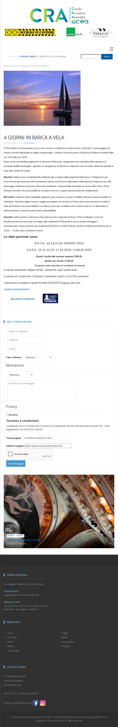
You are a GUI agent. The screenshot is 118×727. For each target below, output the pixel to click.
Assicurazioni (67, 641)
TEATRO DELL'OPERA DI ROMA (23, 539)
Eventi (10, 641)
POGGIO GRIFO (28, 56)
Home (6, 66)
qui (11, 584)
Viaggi (64, 632)
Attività (10, 646)
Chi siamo (12, 637)
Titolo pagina (13, 438)
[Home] (59, 14)
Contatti (65, 646)
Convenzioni (13, 650)
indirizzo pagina (15, 445)
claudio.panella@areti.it (17, 289)
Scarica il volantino (23, 298)
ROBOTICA (101, 717)
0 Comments (29, 143)
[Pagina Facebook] (36, 702)
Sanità (64, 637)
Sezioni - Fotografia (20, 66)
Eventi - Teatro (16, 536)
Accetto (13, 414)
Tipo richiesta (14, 357)
